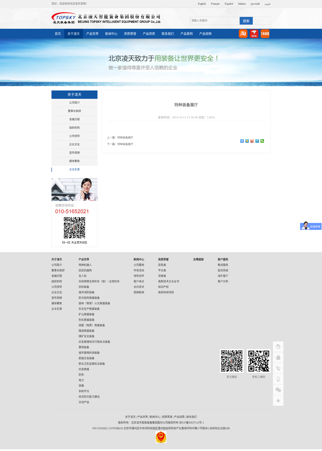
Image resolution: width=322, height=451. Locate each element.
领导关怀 (139, 276)
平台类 (162, 270)
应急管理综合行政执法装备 (94, 341)
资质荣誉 (130, 33)
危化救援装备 (86, 319)
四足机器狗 (85, 270)
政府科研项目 (166, 292)
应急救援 (84, 369)
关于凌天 (73, 33)
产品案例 (186, 33)
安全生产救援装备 (89, 308)
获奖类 (162, 265)
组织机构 (74, 127)
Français (215, 3)
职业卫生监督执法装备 (92, 363)
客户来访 (139, 281)
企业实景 (74, 169)
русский (255, 3)
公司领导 (74, 136)
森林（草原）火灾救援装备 (94, 303)
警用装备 (84, 347)
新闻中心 (111, 33)
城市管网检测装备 (89, 352)
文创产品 (84, 402)
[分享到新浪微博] (252, 141)
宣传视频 (74, 152)
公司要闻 (139, 265)
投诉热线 (223, 270)
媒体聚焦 (74, 161)
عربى (268, 3)
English (202, 3)
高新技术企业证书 (168, 281)
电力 (81, 380)
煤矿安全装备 (86, 336)
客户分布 (223, 281)
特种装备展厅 (125, 137)
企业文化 (74, 144)
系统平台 (84, 391)
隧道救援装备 (86, 330)
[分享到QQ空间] (247, 141)
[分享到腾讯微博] (257, 141)
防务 (81, 374)
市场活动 (139, 270)
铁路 (81, 385)
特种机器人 (85, 265)
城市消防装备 (86, 292)
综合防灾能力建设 (89, 396)
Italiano (242, 3)
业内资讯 (139, 287)
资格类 (162, 276)
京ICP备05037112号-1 (191, 422)
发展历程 (74, 119)
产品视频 (205, 33)
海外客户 (223, 276)
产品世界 (92, 33)
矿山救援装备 (86, 314)
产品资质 (149, 33)
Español (229, 3)
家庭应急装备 (86, 358)
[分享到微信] (262, 141)
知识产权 (163, 287)
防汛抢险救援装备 (89, 297)
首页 (58, 33)
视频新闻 (139, 292)
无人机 (83, 276)
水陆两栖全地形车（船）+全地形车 (99, 281)
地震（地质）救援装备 (92, 325)
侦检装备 (84, 287)
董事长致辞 (74, 111)
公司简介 (74, 102)
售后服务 (223, 265)
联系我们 (168, 33)
